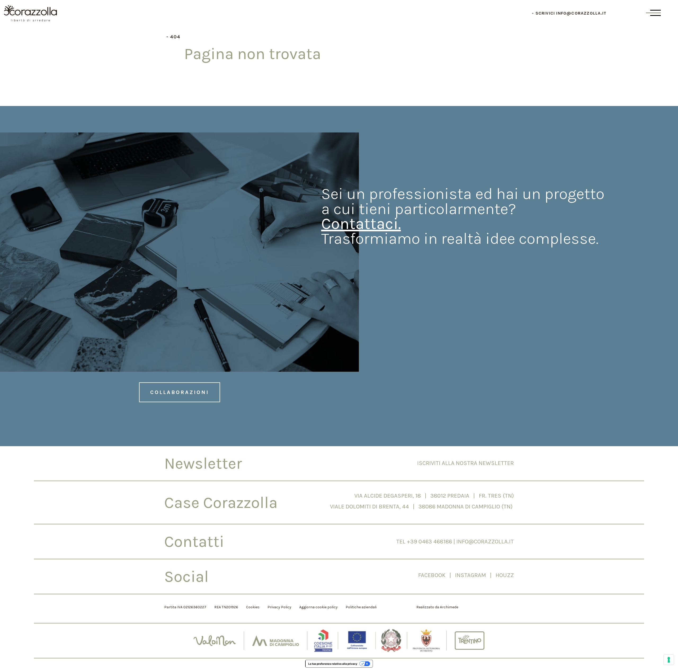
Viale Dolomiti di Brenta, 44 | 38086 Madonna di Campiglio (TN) (422, 506)
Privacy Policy (279, 607)
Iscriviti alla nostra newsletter (465, 463)
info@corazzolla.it (581, 13)
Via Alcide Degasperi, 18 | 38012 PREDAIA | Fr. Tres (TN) (434, 495)
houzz (505, 575)
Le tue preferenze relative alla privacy (332, 663)
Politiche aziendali (361, 607)
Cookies (253, 607)
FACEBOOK (431, 575)
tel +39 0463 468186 (424, 541)
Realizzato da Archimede (437, 607)
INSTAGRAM (472, 575)
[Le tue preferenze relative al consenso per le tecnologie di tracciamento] (669, 660)
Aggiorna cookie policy (318, 607)
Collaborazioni (179, 392)
